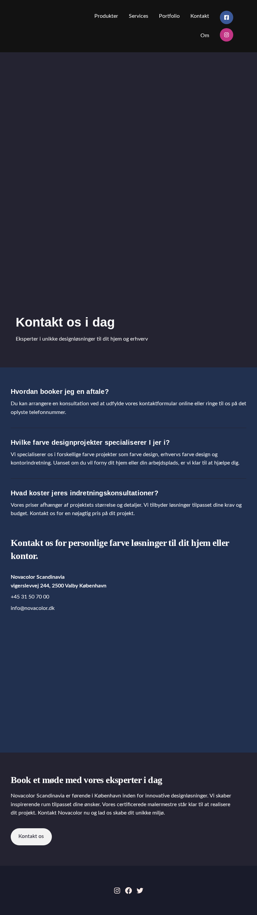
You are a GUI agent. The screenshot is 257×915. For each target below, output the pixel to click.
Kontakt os (31, 836)
